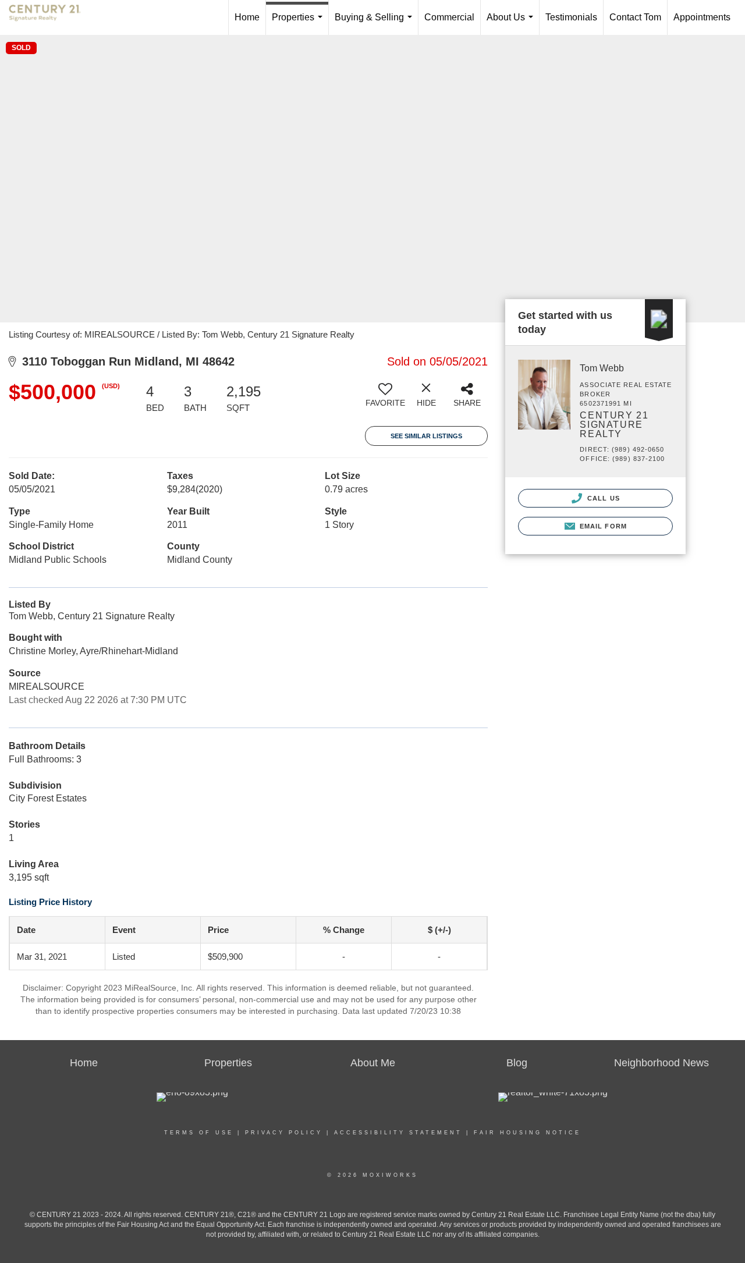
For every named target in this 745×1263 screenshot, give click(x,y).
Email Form (602, 526)
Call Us (602, 498)
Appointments (701, 17)
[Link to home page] (51, 17)
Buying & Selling (376, 23)
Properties (299, 23)
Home (247, 17)
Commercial (449, 17)
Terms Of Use (198, 1133)
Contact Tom (635, 17)
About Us (512, 23)
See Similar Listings (426, 435)
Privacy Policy (283, 1133)
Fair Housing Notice (527, 1133)
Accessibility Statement (398, 1133)
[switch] (385, 399)
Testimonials (571, 17)
